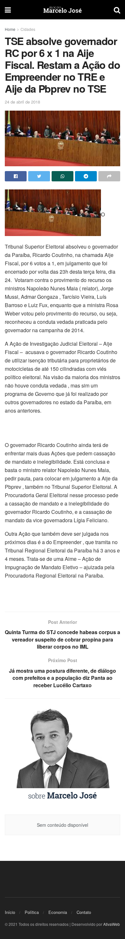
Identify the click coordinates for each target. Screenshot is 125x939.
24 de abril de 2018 (22, 102)
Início (10, 912)
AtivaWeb (111, 924)
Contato (84, 912)
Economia (57, 912)
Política (32, 912)
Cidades (28, 29)
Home (10, 29)
